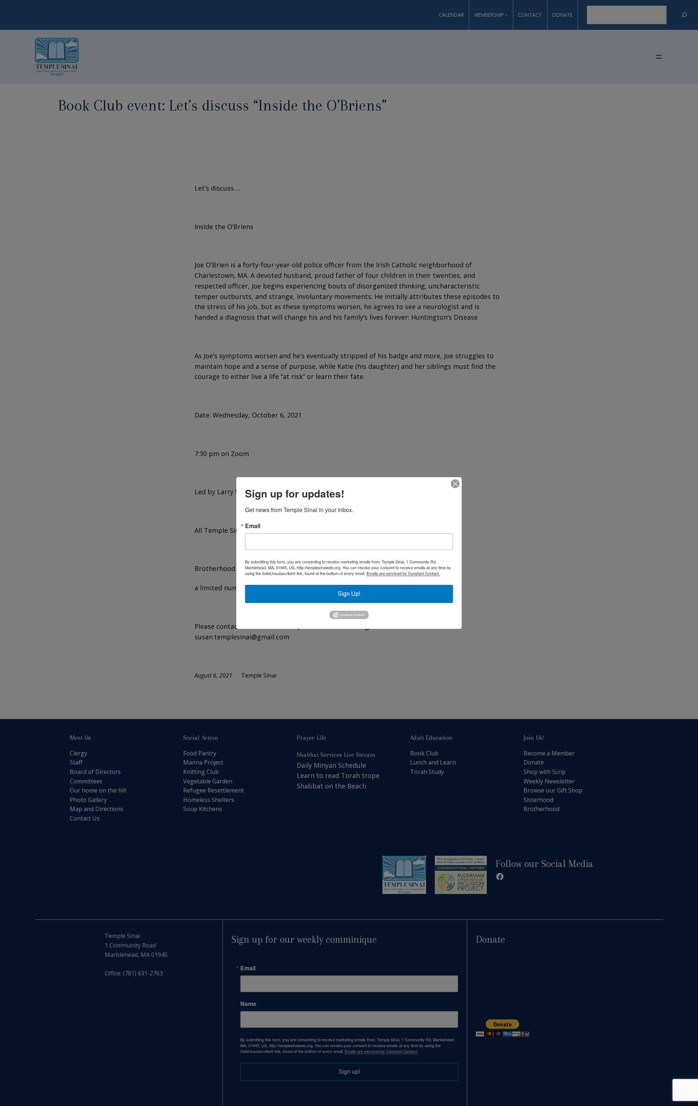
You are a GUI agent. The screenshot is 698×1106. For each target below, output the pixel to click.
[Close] (455, 483)
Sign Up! (349, 594)
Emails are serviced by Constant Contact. (403, 573)
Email (252, 526)
